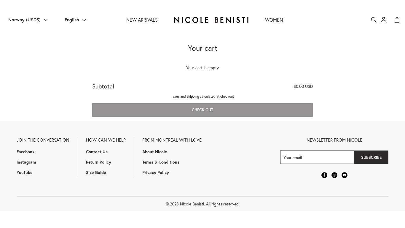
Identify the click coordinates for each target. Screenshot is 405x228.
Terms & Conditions (160, 162)
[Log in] (384, 20)
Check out (202, 110)
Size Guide (96, 172)
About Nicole (154, 151)
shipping (193, 96)
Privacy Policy (155, 172)
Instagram (26, 162)
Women (274, 20)
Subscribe (371, 157)
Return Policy (98, 162)
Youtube (24, 172)
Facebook (25, 151)
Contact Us (97, 151)
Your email (292, 157)
